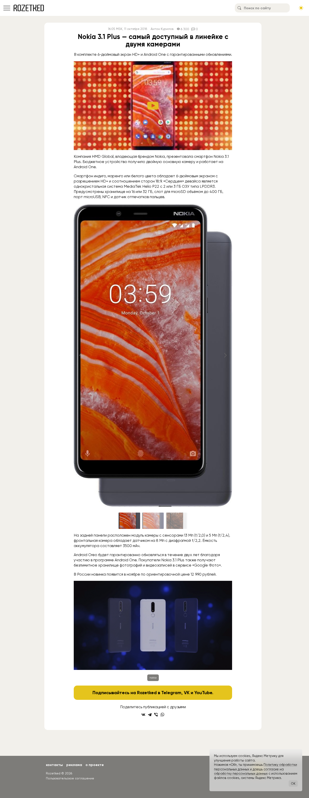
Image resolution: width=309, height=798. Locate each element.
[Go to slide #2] (153, 521)
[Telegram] (149, 714)
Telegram (171, 692)
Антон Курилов (162, 29)
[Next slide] (225, 355)
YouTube (203, 692)
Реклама (74, 765)
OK (293, 783)
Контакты (54, 765)
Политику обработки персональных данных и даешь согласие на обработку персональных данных (255, 769)
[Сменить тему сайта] (301, 7)
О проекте (95, 765)
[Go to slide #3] (176, 521)
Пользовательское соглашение (70, 778)
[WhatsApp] (162, 714)
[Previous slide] (81, 355)
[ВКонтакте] (143, 714)
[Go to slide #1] (129, 521)
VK (187, 692)
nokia (153, 677)
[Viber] (156, 714)
